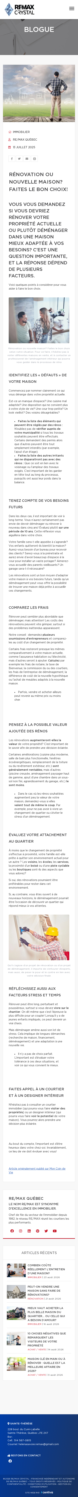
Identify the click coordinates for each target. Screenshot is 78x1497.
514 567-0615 (22, 1440)
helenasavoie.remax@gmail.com (39, 1444)
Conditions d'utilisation (42, 1484)
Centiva (47, 1492)
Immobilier (21, 132)
